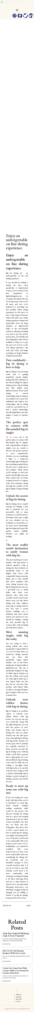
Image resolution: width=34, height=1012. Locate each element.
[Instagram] (14, 15)
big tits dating (12, 437)
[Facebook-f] (20, 15)
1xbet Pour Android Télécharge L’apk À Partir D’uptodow (16, 934)
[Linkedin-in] (31, 15)
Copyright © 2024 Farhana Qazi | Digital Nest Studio (17, 1008)
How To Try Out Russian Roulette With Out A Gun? (14, 951)
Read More (7, 944)
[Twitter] (25, 15)
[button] (17, 10)
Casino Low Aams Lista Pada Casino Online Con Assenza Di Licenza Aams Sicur (15, 970)
